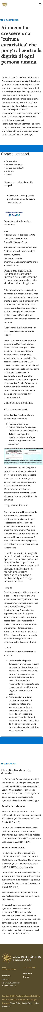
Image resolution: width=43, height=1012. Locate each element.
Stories (26, 977)
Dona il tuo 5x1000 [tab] (15, 168)
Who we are (6, 976)
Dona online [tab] (11, 161)
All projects (27, 973)
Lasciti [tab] (9, 174)
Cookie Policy (27, 1003)
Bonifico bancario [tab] (14, 164)
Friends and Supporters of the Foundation (11, 984)
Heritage (5, 979)
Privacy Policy (15, 1003)
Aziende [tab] (10, 171)
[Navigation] (40, 3)
